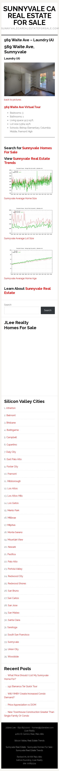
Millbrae (12, 517)
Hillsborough (14, 481)
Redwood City (15, 576)
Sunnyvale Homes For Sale (28, 150)
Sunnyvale (13, 642)
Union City (13, 649)
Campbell (11, 437)
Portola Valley (15, 569)
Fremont (12, 473)
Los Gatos (13, 503)
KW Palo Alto (36, 757)
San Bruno (13, 590)
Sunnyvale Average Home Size (20, 198)
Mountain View (15, 539)
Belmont (11, 415)
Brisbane (11, 422)
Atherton (10, 408)
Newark (12, 547)
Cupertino (12, 444)
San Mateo (13, 612)
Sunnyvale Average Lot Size (19, 238)
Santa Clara (14, 620)
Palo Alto (12, 561)
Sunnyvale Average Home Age (20, 278)
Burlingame (13, 430)
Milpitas (11, 525)
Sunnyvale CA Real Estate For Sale (29, 16)
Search (7, 304)
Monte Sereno (15, 532)
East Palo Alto (14, 459)
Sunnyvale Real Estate (27, 290)
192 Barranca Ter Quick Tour (22, 686)
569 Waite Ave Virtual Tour (22, 107)
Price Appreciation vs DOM (22, 704)
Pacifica (11, 554)
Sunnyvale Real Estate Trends (27, 160)
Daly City (11, 452)
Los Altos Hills (15, 495)
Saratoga (12, 627)
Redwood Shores (17, 583)
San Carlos (13, 598)
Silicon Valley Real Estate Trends (29, 740)
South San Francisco (18, 634)
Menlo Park (13, 510)
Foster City (12, 466)
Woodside (13, 656)
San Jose (12, 605)
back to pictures (12, 99)
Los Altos (12, 488)
